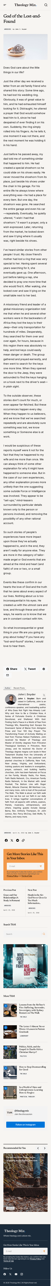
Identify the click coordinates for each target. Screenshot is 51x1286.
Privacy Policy (12, 876)
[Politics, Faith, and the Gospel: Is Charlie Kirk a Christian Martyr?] (10, 1052)
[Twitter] (44, 695)
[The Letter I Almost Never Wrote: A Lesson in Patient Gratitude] (10, 1032)
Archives (7, 29)
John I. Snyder (27, 694)
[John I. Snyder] (10, 699)
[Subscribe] (41, 866)
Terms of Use (27, 876)
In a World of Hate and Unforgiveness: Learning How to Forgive (31, 1090)
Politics (23, 1056)
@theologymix (21, 1111)
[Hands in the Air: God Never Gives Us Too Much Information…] (37, 901)
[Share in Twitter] (12, 840)
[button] (4, 5)
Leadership (24, 1036)
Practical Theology (27, 1097)
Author (7, 688)
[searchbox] (22, 934)
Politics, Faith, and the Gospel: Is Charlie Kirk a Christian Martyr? (30, 1049)
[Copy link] (23, 840)
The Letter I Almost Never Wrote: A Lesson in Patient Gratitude (32, 1029)
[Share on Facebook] (6, 840)
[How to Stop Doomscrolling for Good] (10, 1072)
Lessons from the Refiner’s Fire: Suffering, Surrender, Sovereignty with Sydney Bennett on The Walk (32, 1009)
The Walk (23, 1017)
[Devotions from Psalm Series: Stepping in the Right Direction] (25, 1182)
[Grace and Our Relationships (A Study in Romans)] (14, 901)
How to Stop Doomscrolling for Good (32, 1068)
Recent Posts (19, 688)
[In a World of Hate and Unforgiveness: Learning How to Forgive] (10, 1092)
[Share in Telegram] (17, 840)
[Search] (44, 934)
